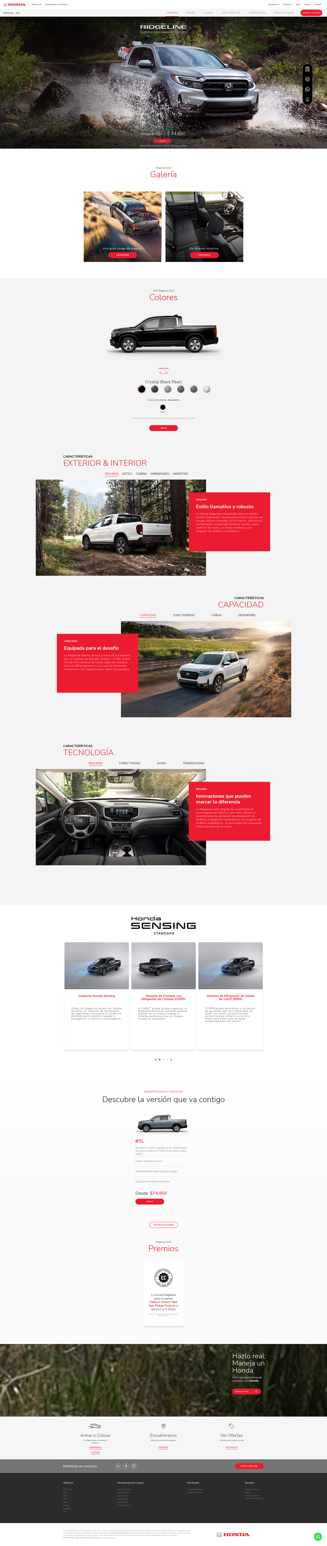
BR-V (65, 1492)
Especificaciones (283, 12)
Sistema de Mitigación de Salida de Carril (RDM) (230, 997)
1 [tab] (160, 1060)
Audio (161, 763)
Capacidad (148, 615)
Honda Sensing (257, 12)
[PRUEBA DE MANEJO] (307, 79)
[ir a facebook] (126, 1466)
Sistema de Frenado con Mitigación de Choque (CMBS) (163, 997)
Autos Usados (122, 1496)
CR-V (65, 1496)
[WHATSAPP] (307, 89)
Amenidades (160, 474)
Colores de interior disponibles (163, 399)
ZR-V (65, 1512)
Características (231, 12)
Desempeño (246, 615)
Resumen (112, 474)
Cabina (141, 474)
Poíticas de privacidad (108, 1538)
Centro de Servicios (252, 1489)
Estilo (127, 474)
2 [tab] (164, 1060)
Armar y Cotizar (311, 12)
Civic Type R (68, 1489)
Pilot (65, 1502)
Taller (247, 1492)
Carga (216, 615)
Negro (163, 412)
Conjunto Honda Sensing (96, 996)
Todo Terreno (184, 615)
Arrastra (163, 368)
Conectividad (129, 763)
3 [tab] (168, 1060)
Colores (208, 12)
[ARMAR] (307, 69)
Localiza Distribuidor (195, 1492)
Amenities (180, 474)
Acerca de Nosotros (195, 1489)
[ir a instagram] (134, 1466)
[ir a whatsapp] (118, 1466)
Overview (172, 12)
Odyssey (66, 1505)
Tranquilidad (193, 763)
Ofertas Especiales (124, 1489)
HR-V (65, 1499)
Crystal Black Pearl (163, 382)
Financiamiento (123, 1499)
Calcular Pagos (123, 1502)
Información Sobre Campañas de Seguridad (254, 1497)
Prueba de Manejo (124, 1505)
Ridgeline (67, 1508)
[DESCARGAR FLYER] (307, 99)
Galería (190, 12)
